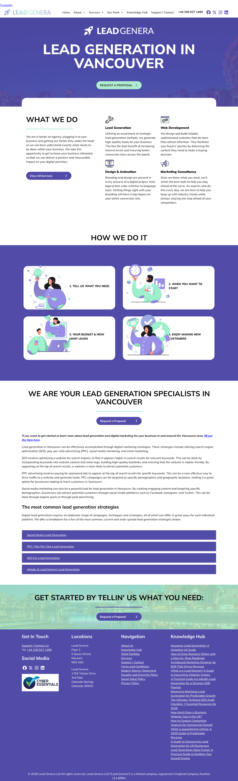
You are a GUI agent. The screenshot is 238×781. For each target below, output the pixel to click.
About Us (127, 645)
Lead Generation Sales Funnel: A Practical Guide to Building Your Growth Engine (192, 754)
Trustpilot (6, 5)
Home (66, 12)
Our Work (113, 12)
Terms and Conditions (135, 666)
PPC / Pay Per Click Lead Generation (50, 546)
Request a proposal (116, 85)
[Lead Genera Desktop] (27, 12)
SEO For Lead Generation (43, 558)
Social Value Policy (133, 679)
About (78, 12)
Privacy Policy (130, 683)
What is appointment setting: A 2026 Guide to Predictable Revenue (191, 733)
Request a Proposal (113, 421)
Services (94, 12)
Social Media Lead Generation (46, 535)
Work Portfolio (130, 654)
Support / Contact (162, 12)
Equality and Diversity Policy (139, 675)
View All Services (41, 176)
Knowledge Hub (137, 12)
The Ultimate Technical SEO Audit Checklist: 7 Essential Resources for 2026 (193, 704)
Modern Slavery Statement (138, 670)
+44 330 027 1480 (190, 12)
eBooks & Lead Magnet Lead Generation (53, 569)
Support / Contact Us (35, 645)
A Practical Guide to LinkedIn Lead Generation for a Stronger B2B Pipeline (193, 683)
